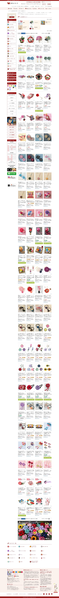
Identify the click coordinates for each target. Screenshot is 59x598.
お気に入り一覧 (37, 6)
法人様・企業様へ (11, 127)
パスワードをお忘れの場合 (48, 6)
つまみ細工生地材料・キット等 (11, 27)
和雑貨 (21, 561)
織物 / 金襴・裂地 (11, 30)
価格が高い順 (33, 33)
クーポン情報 (32, 6)
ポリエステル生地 (11, 36)
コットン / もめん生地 (12, 546)
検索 (11, 17)
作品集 (12, 100)
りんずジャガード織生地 (11, 33)
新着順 (36, 33)
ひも (10, 41)
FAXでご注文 (12, 132)
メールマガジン (12, 137)
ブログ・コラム (12, 105)
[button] (51, 33)
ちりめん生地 (11, 24)
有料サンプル (12, 129)
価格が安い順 (28, 33)
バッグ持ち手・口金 (12, 58)
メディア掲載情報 (11, 134)
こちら (32, 589)
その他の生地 (11, 38)
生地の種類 (11, 111)
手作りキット (11, 51)
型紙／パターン (11, 63)
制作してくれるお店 (12, 108)
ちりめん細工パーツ (12, 53)
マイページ (42, 6)
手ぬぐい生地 (11, 48)
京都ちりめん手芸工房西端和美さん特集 (12, 69)
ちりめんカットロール (12, 43)
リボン (10, 46)
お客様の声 (11, 97)
